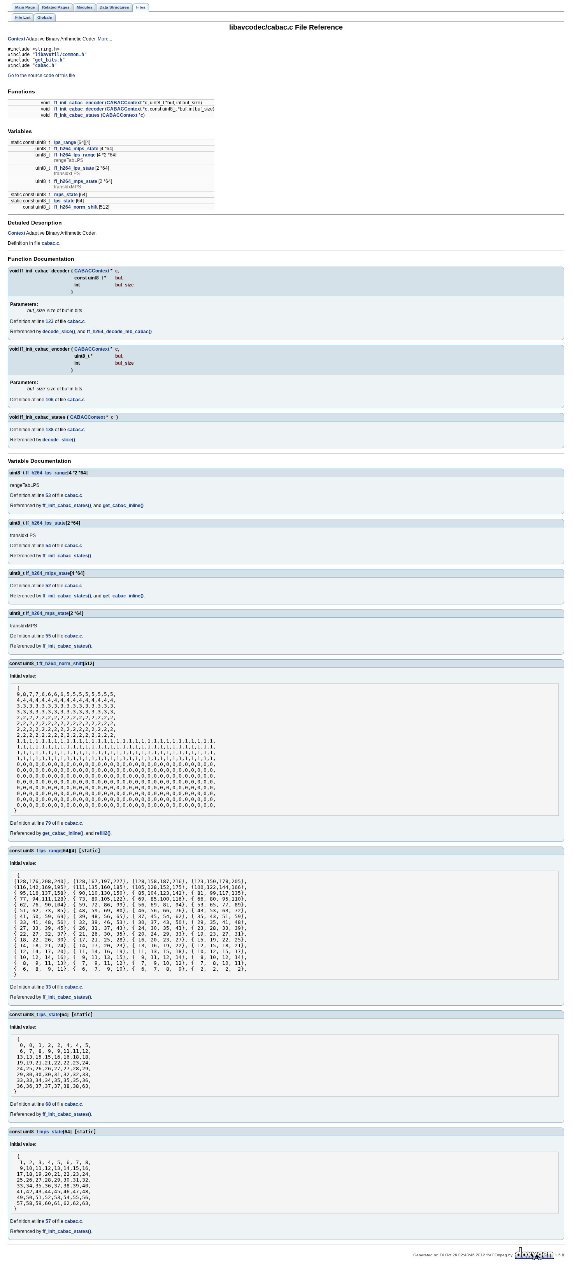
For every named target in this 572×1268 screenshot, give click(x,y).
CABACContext (124, 102)
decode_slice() (58, 331)
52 (48, 585)
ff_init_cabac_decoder (79, 109)
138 (50, 429)
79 (48, 823)
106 (50, 399)
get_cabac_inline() (123, 505)
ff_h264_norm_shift (76, 207)
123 (50, 321)
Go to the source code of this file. (42, 75)
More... (105, 39)
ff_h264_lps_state (74, 168)
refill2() (103, 833)
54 (48, 545)
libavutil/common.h (59, 54)
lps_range (65, 142)
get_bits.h (48, 60)
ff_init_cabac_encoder (79, 102)
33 (48, 987)
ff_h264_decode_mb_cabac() (119, 331)
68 (48, 1104)
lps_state (64, 201)
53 (48, 495)
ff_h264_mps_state (75, 181)
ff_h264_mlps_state (76, 148)
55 (48, 636)
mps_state (66, 194)
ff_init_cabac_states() (66, 505)
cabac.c (50, 243)
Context (16, 39)
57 (48, 1221)
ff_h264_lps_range (75, 155)
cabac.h (44, 65)
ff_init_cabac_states (77, 115)
